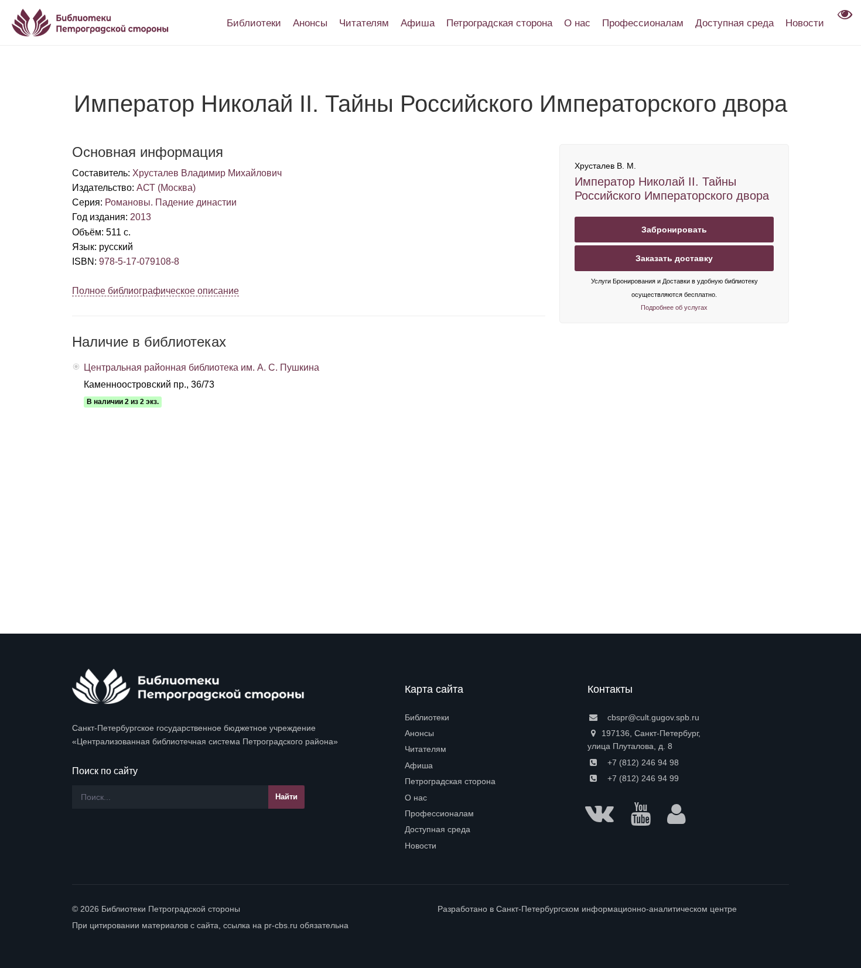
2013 (140, 217)
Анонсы (419, 733)
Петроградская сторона (450, 781)
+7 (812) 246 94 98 (642, 762)
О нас (416, 797)
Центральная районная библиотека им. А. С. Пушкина (201, 367)
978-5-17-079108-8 (139, 261)
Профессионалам (439, 813)
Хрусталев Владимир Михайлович (207, 173)
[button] (843, 18)
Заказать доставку (674, 258)
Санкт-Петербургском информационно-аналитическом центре (616, 909)
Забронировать (674, 229)
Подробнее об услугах (674, 307)
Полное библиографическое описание (155, 291)
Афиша (419, 765)
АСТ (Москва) (166, 188)
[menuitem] (489, 717)
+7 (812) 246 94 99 (642, 778)
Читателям (425, 749)
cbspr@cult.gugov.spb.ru (652, 717)
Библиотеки (427, 717)
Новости (420, 845)
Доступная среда (437, 829)
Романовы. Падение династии (171, 202)
